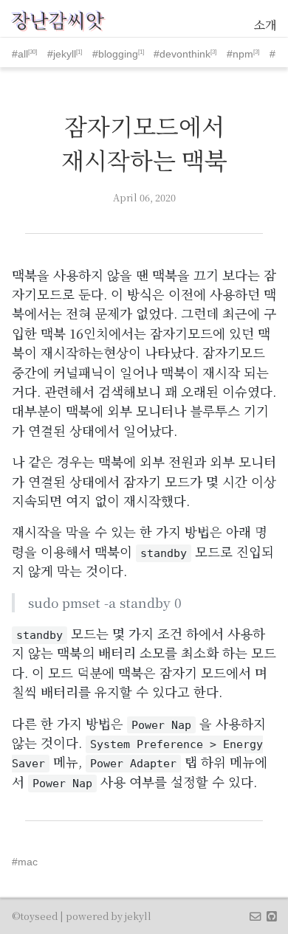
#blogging (115, 54)
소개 (265, 24)
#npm (240, 54)
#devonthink (182, 54)
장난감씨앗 (58, 20)
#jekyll (61, 54)
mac (28, 862)
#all (20, 54)
